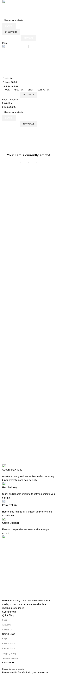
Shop (4, 620)
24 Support (11, 32)
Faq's (4, 638)
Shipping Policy (9, 653)
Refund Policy (8, 648)
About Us (6, 625)
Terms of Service (10, 658)
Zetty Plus (28, 95)
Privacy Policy (8, 643)
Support (28, 38)
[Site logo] (9, 8)
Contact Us (7, 630)
